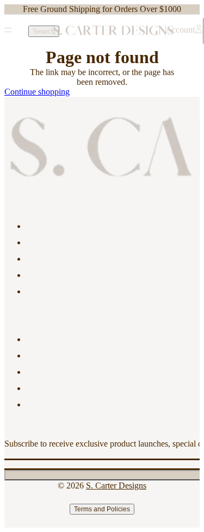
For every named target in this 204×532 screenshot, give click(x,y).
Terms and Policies (102, 509)
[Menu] (8, 31)
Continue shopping (37, 91)
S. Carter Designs (116, 485)
